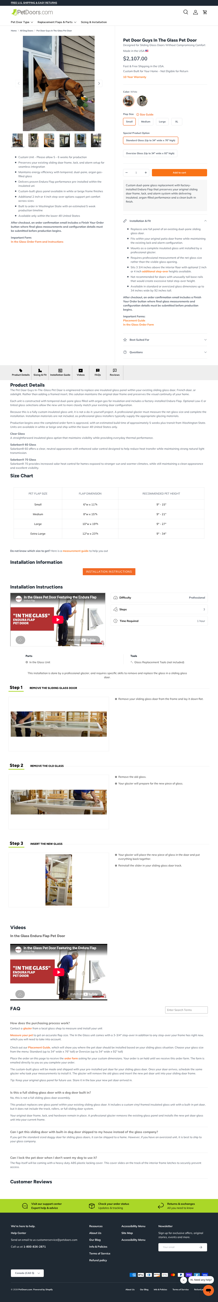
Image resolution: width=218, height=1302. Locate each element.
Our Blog (95, 1239)
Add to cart (179, 172)
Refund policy (98, 1260)
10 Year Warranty (134, 77)
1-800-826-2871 (35, 1246)
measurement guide (76, 551)
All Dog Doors (26, 30)
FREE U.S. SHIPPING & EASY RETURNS (34, 2)
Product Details (21, 374)
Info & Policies (98, 1246)
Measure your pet (21, 1035)
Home (14, 30)
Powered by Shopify (43, 1289)
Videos (81, 374)
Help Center (18, 1233)
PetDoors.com (25, 1289)
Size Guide (146, 114)
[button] (205, 12)
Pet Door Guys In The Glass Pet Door (54, 30)
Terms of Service (99, 1253)
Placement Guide (39, 1047)
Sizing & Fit (40, 374)
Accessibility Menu (133, 1239)
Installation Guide (60, 374)
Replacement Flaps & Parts (55, 22)
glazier (27, 1028)
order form (71, 1058)
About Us (95, 1233)
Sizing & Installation (94, 22)
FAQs (98, 374)
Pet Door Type (20, 22)
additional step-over (155, 271)
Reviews (115, 374)
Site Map (127, 1233)
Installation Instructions (109, 571)
